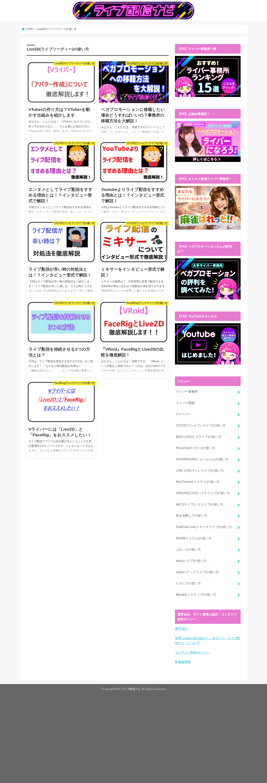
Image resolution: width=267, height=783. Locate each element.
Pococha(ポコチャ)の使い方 (195, 448)
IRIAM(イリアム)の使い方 (193, 538)
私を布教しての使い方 (191, 515)
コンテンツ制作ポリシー (192, 652)
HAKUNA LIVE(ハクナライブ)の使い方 (203, 493)
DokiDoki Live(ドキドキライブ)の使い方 (204, 527)
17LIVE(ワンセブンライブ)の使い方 (201, 425)
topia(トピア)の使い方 (191, 560)
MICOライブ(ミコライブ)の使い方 (199, 504)
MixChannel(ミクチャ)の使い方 (198, 481)
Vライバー (183, 414)
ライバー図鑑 (185, 403)
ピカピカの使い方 (188, 583)
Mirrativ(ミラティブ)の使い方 (196, 594)
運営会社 (181, 628)
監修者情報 (183, 662)
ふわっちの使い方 (188, 549)
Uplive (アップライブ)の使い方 (197, 572)
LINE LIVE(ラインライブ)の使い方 (200, 470)
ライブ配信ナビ (131, 689)
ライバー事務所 (187, 391)
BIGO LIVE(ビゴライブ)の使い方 (198, 436)
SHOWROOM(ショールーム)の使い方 (202, 459)
